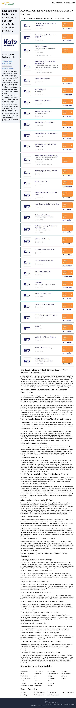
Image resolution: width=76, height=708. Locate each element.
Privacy (47, 699)
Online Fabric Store (25, 678)
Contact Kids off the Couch (51, 702)
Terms (46, 701)
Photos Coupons (38, 695)
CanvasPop (51, 683)
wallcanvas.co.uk (25, 671)
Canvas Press (51, 678)
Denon (50, 681)
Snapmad (64, 671)
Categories (59, 3)
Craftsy (50, 676)
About (73, 3)
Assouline (64, 676)
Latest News (67, 3)
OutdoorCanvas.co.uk (26, 685)
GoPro (36, 678)
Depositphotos (38, 671)
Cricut (22, 681)
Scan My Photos (38, 683)
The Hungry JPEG (66, 673)
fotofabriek (51, 685)
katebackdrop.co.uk (7, 68)
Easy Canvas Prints (53, 673)
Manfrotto (23, 683)
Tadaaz (22, 673)
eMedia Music (52, 671)
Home (53, 3)
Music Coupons (24, 695)
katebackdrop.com (7, 61)
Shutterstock (24, 676)
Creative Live (37, 673)
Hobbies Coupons (39, 692)
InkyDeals (37, 681)
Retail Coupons (52, 692)
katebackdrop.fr (6, 63)
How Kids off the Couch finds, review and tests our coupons (60, 704)
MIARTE (63, 678)
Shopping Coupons (53, 695)
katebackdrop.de (7, 66)
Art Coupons (24, 692)
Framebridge (37, 685)
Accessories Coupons (67, 692)
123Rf (35, 676)
